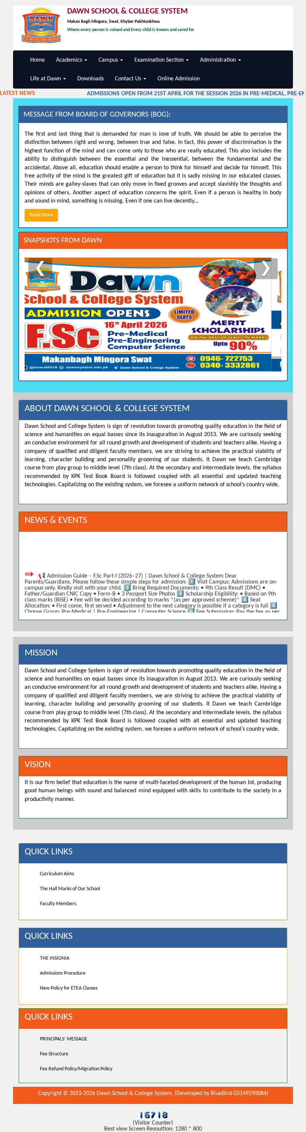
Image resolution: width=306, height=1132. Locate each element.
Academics (70, 60)
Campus (109, 60)
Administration (218, 60)
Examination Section (159, 60)
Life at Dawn (46, 79)
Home (37, 60)
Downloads (90, 79)
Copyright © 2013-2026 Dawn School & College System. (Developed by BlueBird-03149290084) (153, 1093)
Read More (41, 215)
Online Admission (178, 79)
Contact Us (129, 79)
